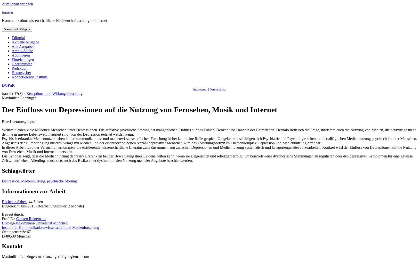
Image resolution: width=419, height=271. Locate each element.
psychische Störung (62, 181)
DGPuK (8, 85)
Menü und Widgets (17, 29)
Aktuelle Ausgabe (25, 42)
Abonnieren (21, 55)
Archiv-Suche (22, 51)
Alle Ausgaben (23, 46)
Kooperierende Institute (30, 77)
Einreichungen (23, 59)
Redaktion (19, 68)
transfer (7, 12)
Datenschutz (218, 89)
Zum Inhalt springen (17, 4)
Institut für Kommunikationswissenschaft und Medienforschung (50, 227)
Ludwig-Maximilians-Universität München (35, 223)
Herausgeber (21, 73)
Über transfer (22, 64)
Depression (10, 181)
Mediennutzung (33, 181)
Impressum (200, 89)
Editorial (18, 38)
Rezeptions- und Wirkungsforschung (54, 93)
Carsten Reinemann (31, 219)
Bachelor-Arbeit (14, 202)
